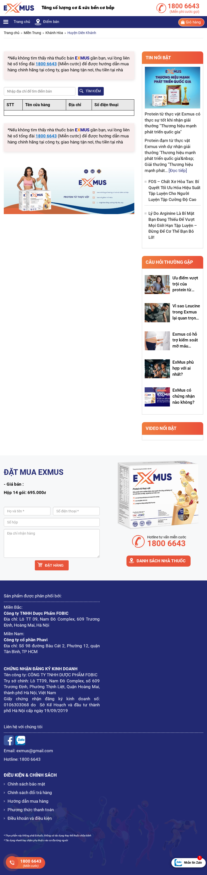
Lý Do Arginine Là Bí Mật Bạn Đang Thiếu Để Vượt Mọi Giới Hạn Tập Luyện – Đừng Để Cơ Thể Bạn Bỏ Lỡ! (172, 225)
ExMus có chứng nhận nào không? (183, 396)
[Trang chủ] (19, 8)
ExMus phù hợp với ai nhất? (183, 368)
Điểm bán (51, 21)
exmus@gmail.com (34, 750)
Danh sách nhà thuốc (161, 560)
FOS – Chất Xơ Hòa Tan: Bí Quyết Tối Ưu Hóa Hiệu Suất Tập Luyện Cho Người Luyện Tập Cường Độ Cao (174, 190)
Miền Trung (32, 33)
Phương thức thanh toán (31, 809)
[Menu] (5, 22)
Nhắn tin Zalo (193, 861)
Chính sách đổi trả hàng (30, 792)
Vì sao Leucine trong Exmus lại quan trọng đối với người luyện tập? (186, 317)
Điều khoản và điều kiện (30, 818)
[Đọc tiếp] (178, 170)
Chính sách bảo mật (26, 783)
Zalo (20, 740)
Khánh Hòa (54, 33)
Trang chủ (22, 21)
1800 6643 (30, 759)
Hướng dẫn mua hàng (28, 801)
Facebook (9, 740)
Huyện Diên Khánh (81, 33)
